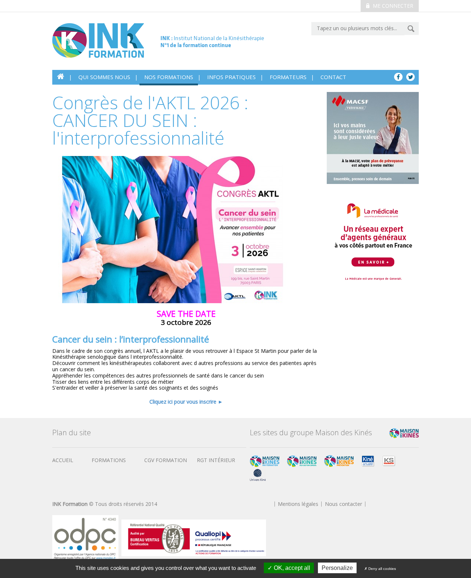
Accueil (62, 460)
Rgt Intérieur (216, 460)
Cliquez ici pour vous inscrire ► (186, 401)
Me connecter (392, 5)
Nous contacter (343, 504)
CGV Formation (165, 460)
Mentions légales (298, 504)
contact (333, 77)
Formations (109, 460)
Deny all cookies (381, 569)
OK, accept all (291, 568)
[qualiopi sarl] (193, 537)
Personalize (337, 568)
